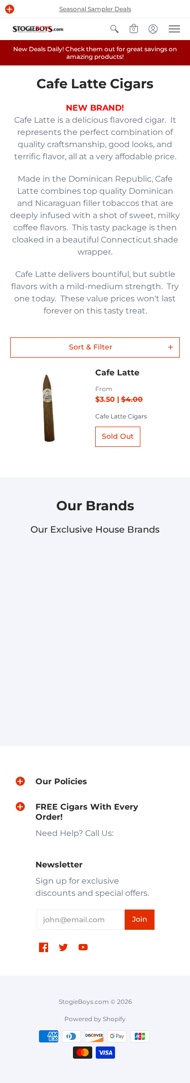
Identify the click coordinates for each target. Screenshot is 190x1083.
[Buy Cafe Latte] (47, 407)
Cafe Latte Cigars (121, 416)
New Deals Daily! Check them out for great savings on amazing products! (95, 52)
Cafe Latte (117, 372)
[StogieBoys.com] (38, 29)
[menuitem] (114, 29)
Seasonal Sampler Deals (95, 9)
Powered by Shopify (95, 1019)
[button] (9, 9)
